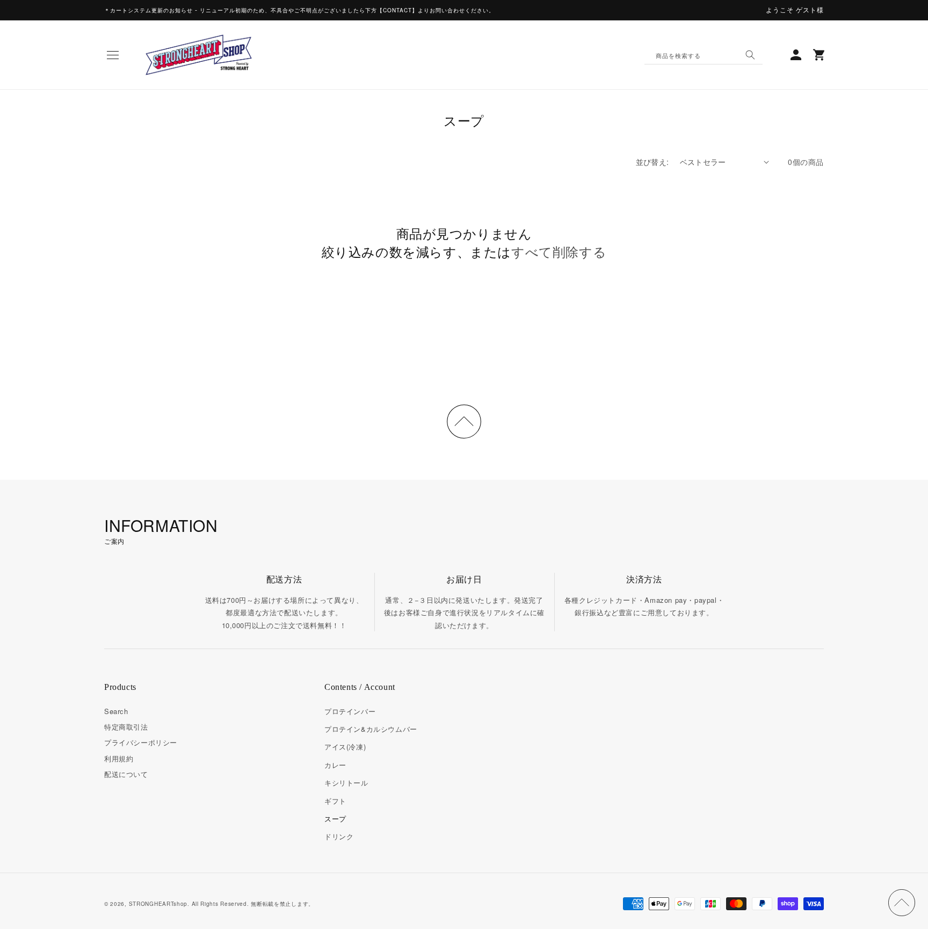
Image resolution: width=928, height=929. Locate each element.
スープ (335, 818)
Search (116, 711)
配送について (126, 774)
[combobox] (703, 54)
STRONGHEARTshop (158, 904)
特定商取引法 (126, 727)
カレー (335, 765)
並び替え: (652, 161)
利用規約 (118, 758)
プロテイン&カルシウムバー (370, 729)
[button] (113, 55)
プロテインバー (349, 711)
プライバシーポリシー (140, 742)
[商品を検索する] (750, 55)
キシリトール (346, 782)
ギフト (335, 801)
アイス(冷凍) (345, 746)
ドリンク (338, 836)
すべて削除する (558, 251)
